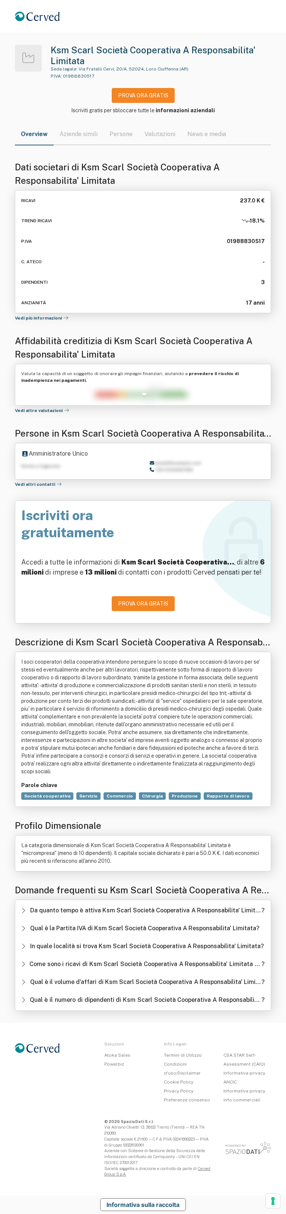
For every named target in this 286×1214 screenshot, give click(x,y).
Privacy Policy (178, 1091)
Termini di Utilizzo (183, 1055)
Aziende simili (79, 134)
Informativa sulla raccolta (143, 1204)
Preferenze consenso (187, 1100)
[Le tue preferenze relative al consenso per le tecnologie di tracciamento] (273, 1201)
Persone (121, 134)
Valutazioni (159, 134)
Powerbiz (114, 1064)
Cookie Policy (178, 1082)
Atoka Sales (117, 1055)
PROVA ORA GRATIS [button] (143, 95)
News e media (206, 134)
